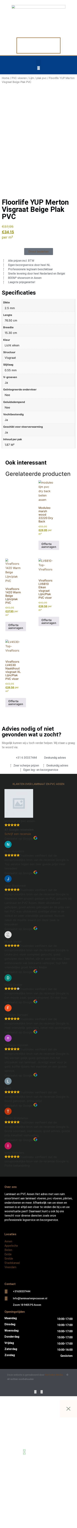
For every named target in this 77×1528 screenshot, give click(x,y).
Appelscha (11, 1245)
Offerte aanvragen (48, 545)
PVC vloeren (19, 78)
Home (5, 78)
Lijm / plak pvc (38, 78)
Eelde (8, 1254)
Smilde (8, 1258)
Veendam (10, 1267)
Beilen (8, 1250)
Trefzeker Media (54, 1374)
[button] (38, 62)
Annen (8, 1241)
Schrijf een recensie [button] (17, 834)
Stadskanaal (12, 1263)
